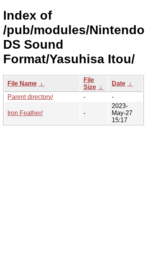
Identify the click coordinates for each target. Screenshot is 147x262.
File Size (89, 83)
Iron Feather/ (25, 113)
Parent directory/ (30, 96)
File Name (22, 83)
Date (118, 83)
